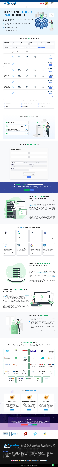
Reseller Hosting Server (34, 456)
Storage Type (40, 42)
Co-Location (49, 456)
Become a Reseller (7, 456)
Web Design (49, 452)
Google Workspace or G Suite (42, 455)
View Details (12, 409)
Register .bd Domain (7, 457)
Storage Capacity (48, 42)
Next (55, 402)
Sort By (5, 45)
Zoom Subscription (50, 453)
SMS (48, 454)
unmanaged (42, 213)
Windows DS (32, 452)
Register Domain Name (8, 453)
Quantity (30, 168)
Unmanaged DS (33, 455)
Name (12, 151)
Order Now (29, 176)
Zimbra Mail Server (41, 453)
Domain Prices (6, 455)
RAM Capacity (31, 42)
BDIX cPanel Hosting (16, 455)
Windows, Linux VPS (24, 455)
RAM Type (22, 42)
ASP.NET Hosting (15, 452)
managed (35, 213)
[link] (52, 1)
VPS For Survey (24, 456)
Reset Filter (41, 47)
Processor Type (15, 42)
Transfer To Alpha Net (7, 454)
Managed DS (32, 454)
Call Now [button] (34, 424)
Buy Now (50, 58)
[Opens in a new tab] (52, 3)
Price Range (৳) (15, 45)
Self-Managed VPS (24, 454)
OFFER (41, 3)
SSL (48, 455)
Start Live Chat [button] (25, 424)
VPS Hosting (23, 452)
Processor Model (6, 42)
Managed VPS (24, 453)
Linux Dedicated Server (34, 453)
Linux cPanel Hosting (16, 454)
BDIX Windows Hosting (16, 456)
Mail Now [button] (30, 424)
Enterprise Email (41, 452)
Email (30, 151)
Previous (3, 402)
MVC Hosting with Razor (16, 453)
